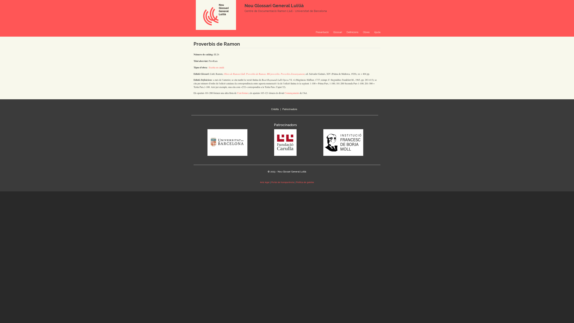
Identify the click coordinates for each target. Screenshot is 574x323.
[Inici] (215, 18)
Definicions (352, 32)
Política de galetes (305, 182)
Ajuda (377, 32)
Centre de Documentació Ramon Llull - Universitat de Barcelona (286, 11)
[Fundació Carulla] (285, 142)
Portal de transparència (282, 182)
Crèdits (275, 109)
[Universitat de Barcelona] (227, 142)
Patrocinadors (289, 109)
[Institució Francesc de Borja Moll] (343, 142)
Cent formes (242, 93)
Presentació (322, 32)
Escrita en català (216, 67)
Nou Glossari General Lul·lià (274, 5)
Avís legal (265, 182)
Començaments (292, 93)
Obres (366, 32)
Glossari (337, 32)
